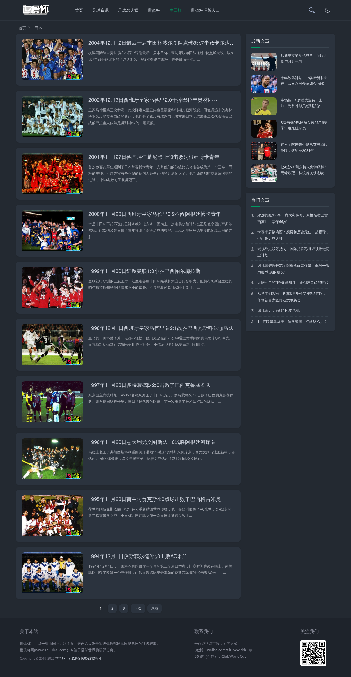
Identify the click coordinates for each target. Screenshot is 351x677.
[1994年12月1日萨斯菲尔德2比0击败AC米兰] (52, 573)
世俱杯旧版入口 (205, 10)
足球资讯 (100, 10)
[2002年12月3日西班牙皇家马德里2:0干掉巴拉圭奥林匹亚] (52, 117)
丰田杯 (175, 10)
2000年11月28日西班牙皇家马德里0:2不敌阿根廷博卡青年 (154, 213)
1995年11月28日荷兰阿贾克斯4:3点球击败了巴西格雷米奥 (154, 499)
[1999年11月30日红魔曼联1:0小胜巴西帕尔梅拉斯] (52, 288)
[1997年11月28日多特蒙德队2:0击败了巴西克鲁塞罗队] (52, 402)
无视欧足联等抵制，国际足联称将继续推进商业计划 (293, 251)
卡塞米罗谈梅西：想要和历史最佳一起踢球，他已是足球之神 (293, 235)
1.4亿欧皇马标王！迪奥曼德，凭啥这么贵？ (292, 321)
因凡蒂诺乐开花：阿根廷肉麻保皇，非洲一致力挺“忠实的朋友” (293, 268)
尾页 (154, 608)
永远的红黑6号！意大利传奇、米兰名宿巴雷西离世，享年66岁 (292, 218)
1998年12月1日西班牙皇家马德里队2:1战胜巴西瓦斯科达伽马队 (161, 327)
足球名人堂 (128, 10)
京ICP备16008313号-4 (85, 658)
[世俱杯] (36, 15)
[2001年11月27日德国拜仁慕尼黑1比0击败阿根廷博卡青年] (52, 174)
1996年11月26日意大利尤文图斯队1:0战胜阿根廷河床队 (152, 442)
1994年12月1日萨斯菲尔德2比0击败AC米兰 (137, 556)
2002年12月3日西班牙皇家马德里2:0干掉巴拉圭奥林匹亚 (153, 99)
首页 (79, 10)
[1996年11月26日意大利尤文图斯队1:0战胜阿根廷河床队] (52, 459)
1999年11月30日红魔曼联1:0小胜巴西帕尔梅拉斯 (144, 270)
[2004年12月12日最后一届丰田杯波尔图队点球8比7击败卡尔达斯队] (52, 60)
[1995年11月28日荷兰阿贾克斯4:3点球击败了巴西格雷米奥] (52, 516)
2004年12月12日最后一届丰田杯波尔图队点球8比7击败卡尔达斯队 (164, 42)
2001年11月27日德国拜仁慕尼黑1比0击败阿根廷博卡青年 (153, 156)
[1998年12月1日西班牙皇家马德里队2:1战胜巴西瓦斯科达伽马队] (52, 345)
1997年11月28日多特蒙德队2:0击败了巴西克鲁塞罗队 (149, 384)
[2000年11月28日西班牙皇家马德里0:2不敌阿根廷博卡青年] (52, 231)
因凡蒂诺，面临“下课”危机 (278, 310)
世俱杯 (154, 10)
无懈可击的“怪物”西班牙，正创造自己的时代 (292, 282)
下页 (138, 608)
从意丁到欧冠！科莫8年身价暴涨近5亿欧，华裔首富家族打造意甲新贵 (291, 296)
